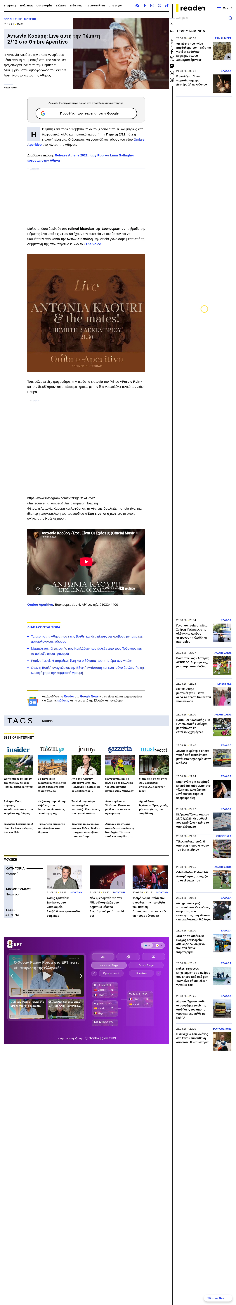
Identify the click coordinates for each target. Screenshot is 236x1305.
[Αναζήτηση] (230, 18)
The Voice (93, 244)
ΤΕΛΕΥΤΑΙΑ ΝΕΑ (190, 31)
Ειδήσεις (10, 5)
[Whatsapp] (172, 73)
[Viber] (172, 80)
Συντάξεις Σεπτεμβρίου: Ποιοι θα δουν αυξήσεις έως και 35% (18, 827)
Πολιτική (26, 5)
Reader (69, 696)
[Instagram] (152, 5)
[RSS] (137, 5)
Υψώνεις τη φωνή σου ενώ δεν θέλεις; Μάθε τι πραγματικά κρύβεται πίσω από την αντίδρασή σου (86, 830)
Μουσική (12, 873)
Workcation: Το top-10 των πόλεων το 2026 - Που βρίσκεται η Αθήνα (18, 782)
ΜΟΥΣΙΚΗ (30, 19)
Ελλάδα (61, 5)
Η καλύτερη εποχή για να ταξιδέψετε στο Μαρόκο (51, 827)
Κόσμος (76, 5)
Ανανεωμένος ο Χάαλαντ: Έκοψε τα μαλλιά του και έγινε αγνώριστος (117, 807)
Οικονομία (44, 5)
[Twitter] (159, 5)
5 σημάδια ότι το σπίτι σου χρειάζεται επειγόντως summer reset (153, 784)
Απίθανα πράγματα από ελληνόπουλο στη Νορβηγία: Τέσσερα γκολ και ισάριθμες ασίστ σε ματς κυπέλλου (119, 830)
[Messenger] (172, 66)
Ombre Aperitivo (40, 604)
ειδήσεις (63, 700)
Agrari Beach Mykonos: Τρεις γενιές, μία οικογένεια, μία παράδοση (153, 807)
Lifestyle (115, 5)
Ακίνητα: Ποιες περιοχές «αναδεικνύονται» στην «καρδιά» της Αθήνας (18, 807)
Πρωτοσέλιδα (95, 5)
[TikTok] (167, 5)
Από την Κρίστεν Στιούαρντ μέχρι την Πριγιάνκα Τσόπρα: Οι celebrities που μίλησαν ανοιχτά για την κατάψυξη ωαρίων (86, 785)
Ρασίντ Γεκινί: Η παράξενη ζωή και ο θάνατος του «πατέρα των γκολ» (81, 661)
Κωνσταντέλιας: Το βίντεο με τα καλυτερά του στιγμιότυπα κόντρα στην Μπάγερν (119, 784)
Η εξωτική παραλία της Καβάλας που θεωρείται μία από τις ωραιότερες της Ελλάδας (52, 807)
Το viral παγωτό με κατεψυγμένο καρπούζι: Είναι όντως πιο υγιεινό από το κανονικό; (86, 807)
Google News (89, 696)
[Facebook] (145, 5)
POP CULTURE (13, 19)
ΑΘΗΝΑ (48, 720)
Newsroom (13, 894)
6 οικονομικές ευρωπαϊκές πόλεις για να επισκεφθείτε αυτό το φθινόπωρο (52, 784)
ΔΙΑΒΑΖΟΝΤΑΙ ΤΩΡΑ (43, 627)
